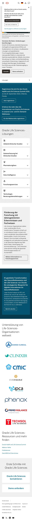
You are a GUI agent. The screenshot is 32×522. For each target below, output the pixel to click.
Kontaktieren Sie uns (6, 512)
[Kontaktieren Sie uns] (29, 3)
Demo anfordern (17, 71)
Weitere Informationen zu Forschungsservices (14, 257)
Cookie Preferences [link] (6, 506)
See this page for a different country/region (15, 28)
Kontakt (6, 71)
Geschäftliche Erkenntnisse (10, 453)
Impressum (25, 503)
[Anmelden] (25, 3)
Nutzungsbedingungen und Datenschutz (11, 503)
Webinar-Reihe (6, 447)
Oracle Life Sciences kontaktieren (16, 477)
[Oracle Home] (7, 3)
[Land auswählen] (22, 3)
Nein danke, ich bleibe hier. (11, 24)
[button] (3, 3)
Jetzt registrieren (8, 100)
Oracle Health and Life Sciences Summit (14, 444)
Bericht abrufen (10, 309)
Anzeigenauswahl (16, 506)
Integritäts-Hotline (17, 509)
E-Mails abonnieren (6, 509)
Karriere (24, 506)
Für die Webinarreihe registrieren (13, 118)
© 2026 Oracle (5, 500)
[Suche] (19, 3)
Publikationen (6, 450)
